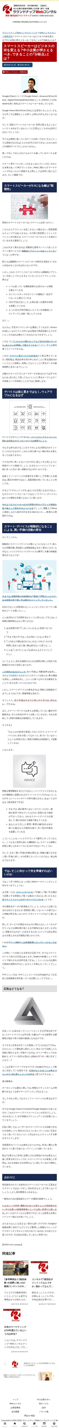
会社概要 (15, 1412)
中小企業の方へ (43, 1399)
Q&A (44, 1408)
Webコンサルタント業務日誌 (16, 72)
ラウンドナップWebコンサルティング (19, 33)
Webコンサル (15, 1403)
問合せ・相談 (29, 1416)
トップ (15, 1399)
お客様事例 (15, 1408)
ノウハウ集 (44, 1412)
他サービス (44, 1403)
